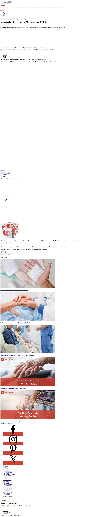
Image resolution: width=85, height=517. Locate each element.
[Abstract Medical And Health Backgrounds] (22, 125)
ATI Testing (5, 466)
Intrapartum (7, 494)
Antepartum (7, 493)
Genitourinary (8, 473)
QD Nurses (2, 5)
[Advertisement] (42, 37)
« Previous (2, 170)
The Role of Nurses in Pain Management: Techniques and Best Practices (15, 322)
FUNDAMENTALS (7, 480)
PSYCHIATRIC (6, 481)
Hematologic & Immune (15, 178)
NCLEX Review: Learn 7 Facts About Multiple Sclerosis (12, 421)
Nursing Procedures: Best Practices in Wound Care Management (14, 290)
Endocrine (7, 471)
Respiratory (7, 478)
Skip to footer (5, 3)
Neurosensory (8, 477)
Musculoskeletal (8, 476)
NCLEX (4, 467)
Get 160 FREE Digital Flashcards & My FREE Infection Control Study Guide (15, 505)
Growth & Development (10, 486)
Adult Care (8, 178)
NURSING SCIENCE (7, 496)
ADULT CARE (6, 468)
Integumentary (8, 475)
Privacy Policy (22, 249)
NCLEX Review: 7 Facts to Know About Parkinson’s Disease (13, 388)
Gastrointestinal (8, 472)
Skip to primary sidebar (7, 2)
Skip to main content (7, 1)
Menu (2, 10)
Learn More (2, 507)
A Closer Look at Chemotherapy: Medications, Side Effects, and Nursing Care (17, 355)
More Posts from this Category (6, 423)
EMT (4, 497)
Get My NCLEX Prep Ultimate (7, 242)
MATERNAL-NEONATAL (8, 492)
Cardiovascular (8, 470)
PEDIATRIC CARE (7, 482)
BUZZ (4, 465)
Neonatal (7, 495)
